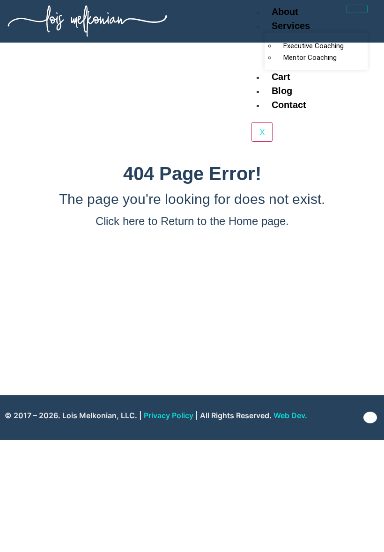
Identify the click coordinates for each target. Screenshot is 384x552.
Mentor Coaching (310, 57)
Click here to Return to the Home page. (192, 221)
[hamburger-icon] (357, 9)
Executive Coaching (313, 46)
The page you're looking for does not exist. (192, 199)
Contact (289, 105)
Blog (282, 91)
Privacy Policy (168, 415)
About (285, 12)
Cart (281, 77)
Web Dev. (290, 415)
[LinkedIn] (370, 417)
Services (291, 26)
